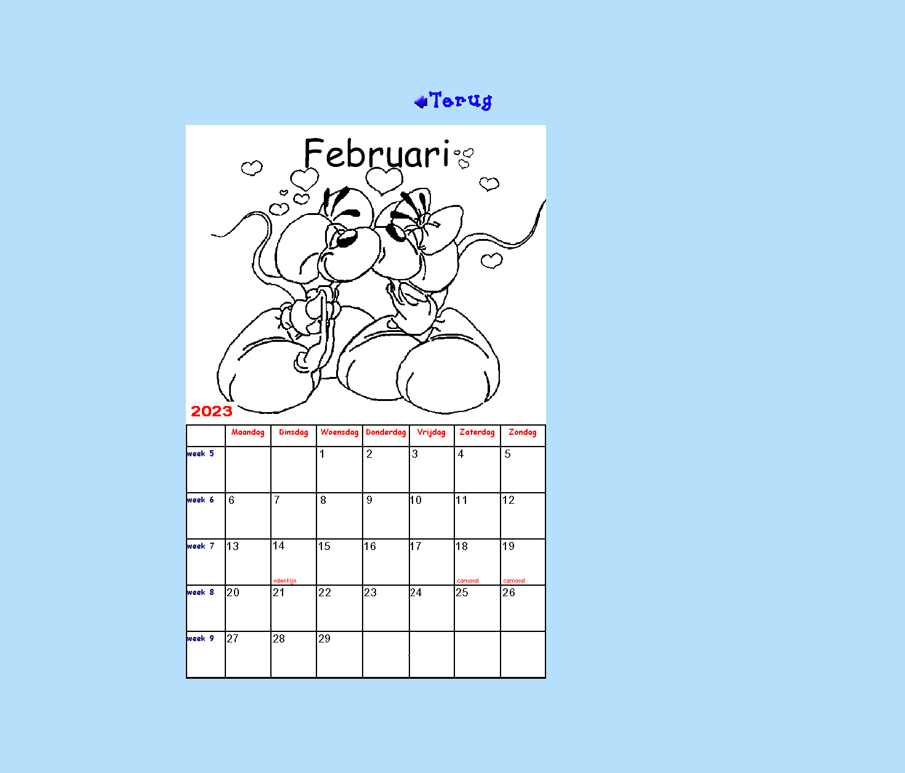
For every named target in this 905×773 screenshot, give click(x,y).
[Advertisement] (452, 50)
